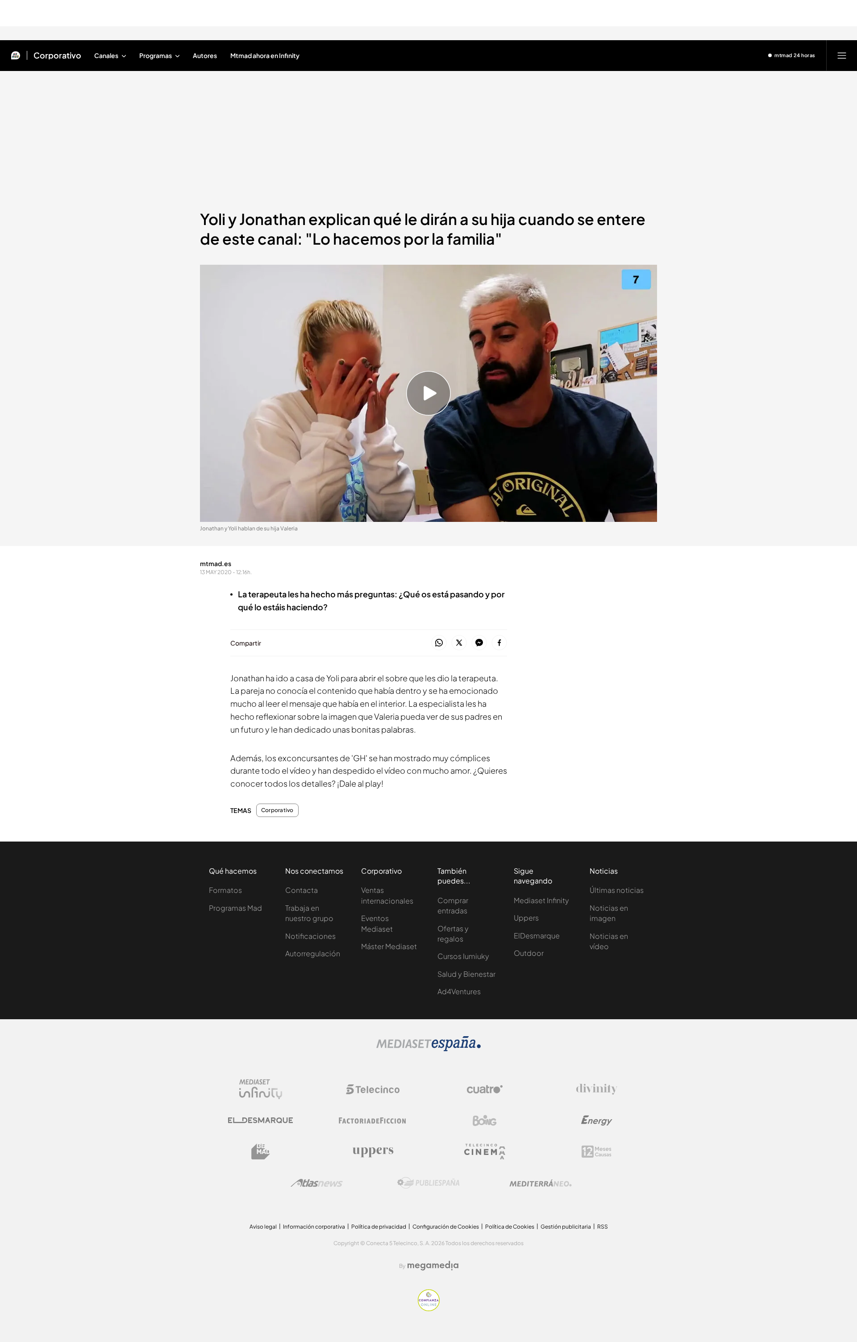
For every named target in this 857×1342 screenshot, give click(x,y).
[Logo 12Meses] (597, 1152)
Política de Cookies (509, 1226)
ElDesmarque (537, 935)
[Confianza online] (429, 1308)
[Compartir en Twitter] (459, 643)
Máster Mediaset (389, 946)
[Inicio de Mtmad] (16, 55)
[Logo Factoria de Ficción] (373, 1120)
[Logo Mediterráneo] (540, 1183)
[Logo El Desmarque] (260, 1120)
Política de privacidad (378, 1226)
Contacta (301, 890)
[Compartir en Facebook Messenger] (479, 643)
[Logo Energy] (596, 1120)
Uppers (526, 917)
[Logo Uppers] (372, 1152)
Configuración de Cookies (445, 1226)
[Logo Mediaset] (428, 1049)
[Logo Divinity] (596, 1089)
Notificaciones (310, 936)
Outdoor (529, 953)
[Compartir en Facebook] (499, 643)
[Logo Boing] (485, 1120)
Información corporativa (314, 1226)
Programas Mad (235, 908)
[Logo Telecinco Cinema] (484, 1151)
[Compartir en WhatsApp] (439, 643)
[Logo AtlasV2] (317, 1183)
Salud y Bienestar (466, 974)
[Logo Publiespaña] (428, 1183)
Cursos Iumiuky (463, 956)
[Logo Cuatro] (485, 1089)
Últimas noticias (617, 890)
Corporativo (57, 55)
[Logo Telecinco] (372, 1089)
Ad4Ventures (459, 991)
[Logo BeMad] (260, 1152)
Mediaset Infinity (541, 900)
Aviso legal (263, 1226)
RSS (602, 1226)
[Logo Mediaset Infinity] (260, 1089)
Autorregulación (312, 953)
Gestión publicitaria (566, 1226)
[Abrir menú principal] (841, 55)
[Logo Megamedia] (433, 1265)
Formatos (225, 890)
